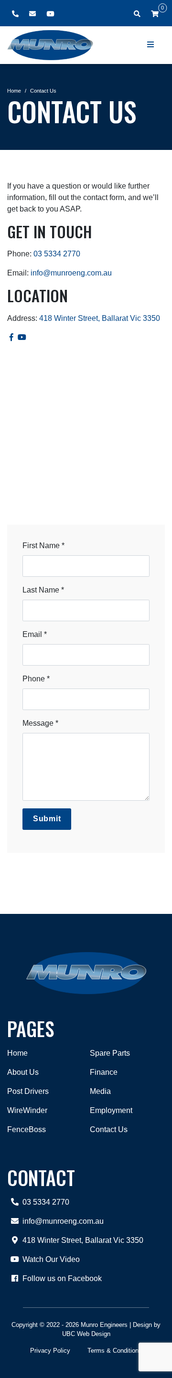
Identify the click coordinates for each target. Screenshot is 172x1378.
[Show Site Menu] (151, 45)
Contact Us (43, 91)
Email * (34, 634)
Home (14, 91)
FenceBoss (26, 1129)
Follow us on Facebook (62, 1278)
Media (100, 1091)
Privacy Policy (50, 1350)
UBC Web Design (86, 1333)
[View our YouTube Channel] (22, 337)
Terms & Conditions (114, 1350)
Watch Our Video (51, 1259)
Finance (104, 1072)
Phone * (36, 679)
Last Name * (43, 590)
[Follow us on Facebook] (11, 337)
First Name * (43, 545)
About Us (23, 1072)
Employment (111, 1110)
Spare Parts (110, 1053)
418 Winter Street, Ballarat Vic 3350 (99, 318)
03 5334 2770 (56, 254)
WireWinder (27, 1110)
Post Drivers (28, 1091)
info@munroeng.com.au (71, 273)
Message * (40, 723)
